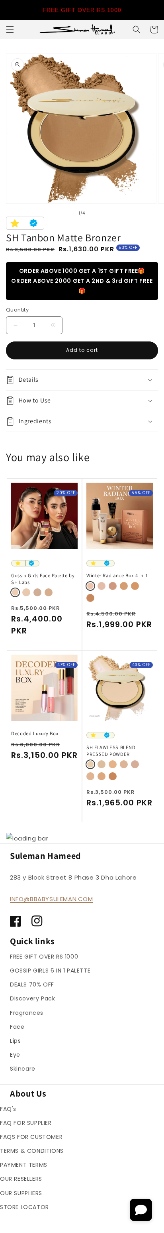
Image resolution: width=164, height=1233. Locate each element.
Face (17, 1027)
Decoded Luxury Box (34, 733)
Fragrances (26, 1013)
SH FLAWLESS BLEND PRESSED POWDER (111, 750)
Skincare (22, 1069)
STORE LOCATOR (24, 1207)
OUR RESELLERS (21, 1179)
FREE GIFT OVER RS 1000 (44, 957)
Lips (15, 1041)
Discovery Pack (32, 998)
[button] (10, 29)
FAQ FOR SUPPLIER (26, 1123)
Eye (15, 1055)
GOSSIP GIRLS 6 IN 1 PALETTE (50, 971)
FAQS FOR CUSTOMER (31, 1137)
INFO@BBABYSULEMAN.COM (51, 899)
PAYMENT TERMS (23, 1165)
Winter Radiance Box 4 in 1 (117, 575)
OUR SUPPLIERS (21, 1193)
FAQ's (8, 1109)
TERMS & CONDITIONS (32, 1151)
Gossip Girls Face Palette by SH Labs (43, 578)
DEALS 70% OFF (32, 984)
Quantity (17, 310)
